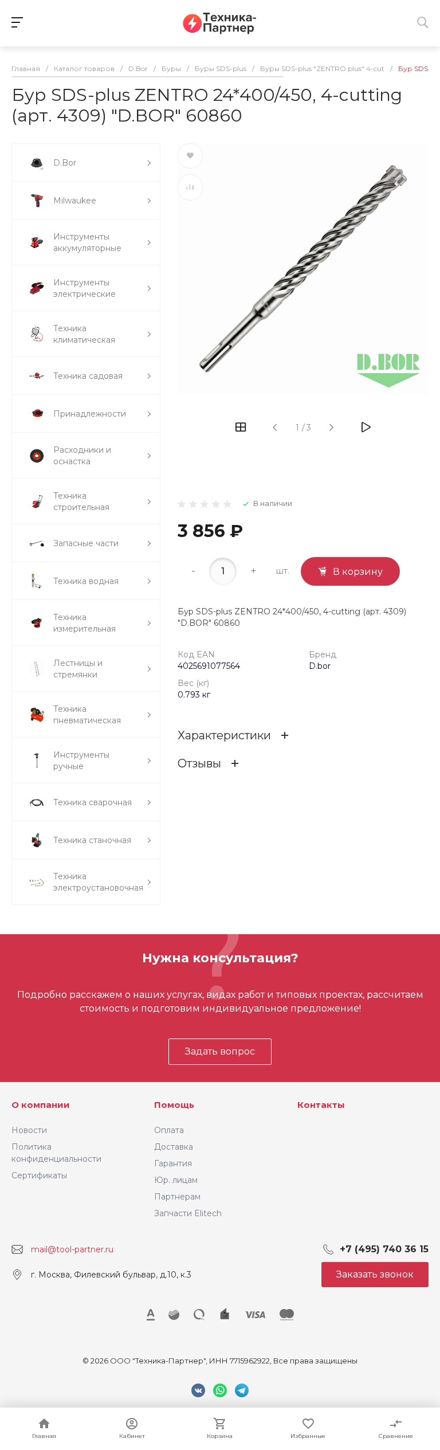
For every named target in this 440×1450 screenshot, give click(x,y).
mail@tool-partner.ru (72, 1249)
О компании (40, 1104)
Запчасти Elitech (188, 1213)
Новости (29, 1130)
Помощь (174, 1104)
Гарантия (173, 1163)
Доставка (173, 1147)
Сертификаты (39, 1175)
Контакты (321, 1104)
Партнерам (177, 1197)
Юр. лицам (176, 1180)
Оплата (169, 1130)
